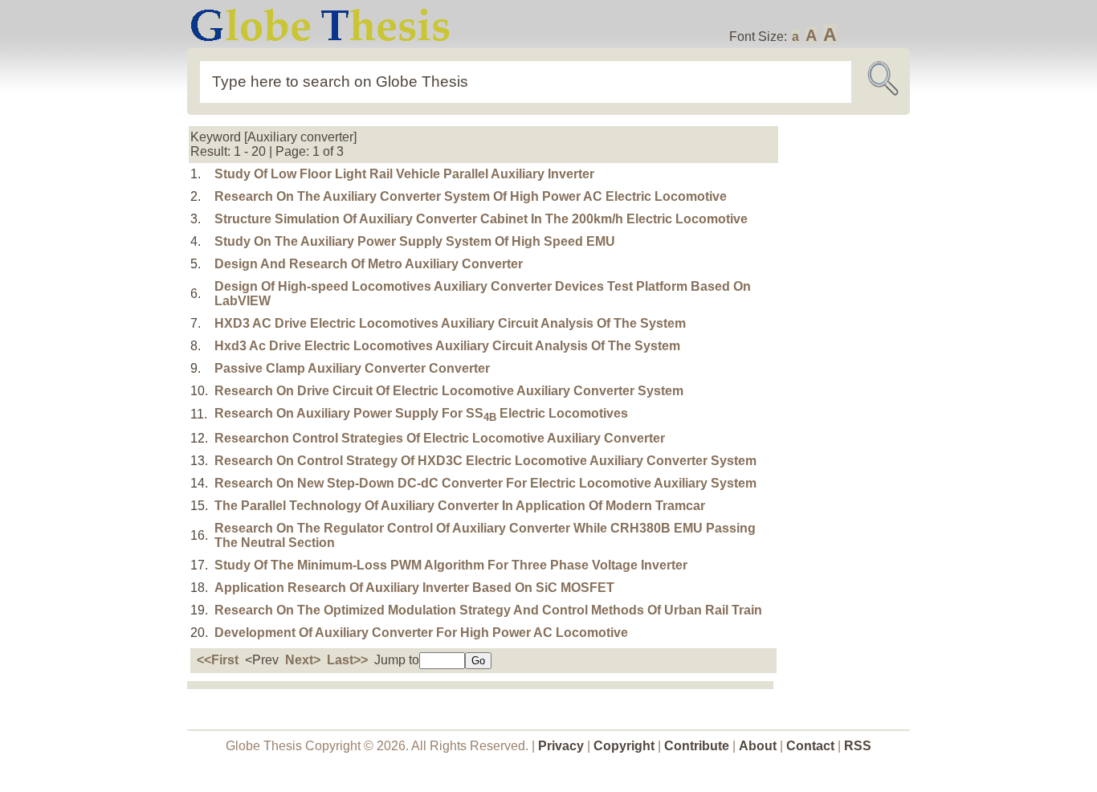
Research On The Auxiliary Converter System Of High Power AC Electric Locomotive (470, 196)
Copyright (624, 746)
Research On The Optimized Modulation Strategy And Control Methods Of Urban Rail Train (488, 610)
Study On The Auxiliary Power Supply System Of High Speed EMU (414, 241)
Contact (812, 746)
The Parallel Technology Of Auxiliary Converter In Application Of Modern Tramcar (459, 505)
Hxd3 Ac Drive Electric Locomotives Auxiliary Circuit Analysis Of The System (447, 346)
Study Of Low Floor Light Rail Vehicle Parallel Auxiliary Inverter (404, 174)
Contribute (696, 746)
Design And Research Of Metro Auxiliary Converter (368, 264)
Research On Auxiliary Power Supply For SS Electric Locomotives (421, 413)
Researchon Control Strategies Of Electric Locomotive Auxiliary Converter (439, 438)
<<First (218, 660)
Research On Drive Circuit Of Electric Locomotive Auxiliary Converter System (448, 391)
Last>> (347, 660)
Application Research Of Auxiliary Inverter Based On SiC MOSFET (414, 587)
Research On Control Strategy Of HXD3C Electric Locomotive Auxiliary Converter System (485, 460)
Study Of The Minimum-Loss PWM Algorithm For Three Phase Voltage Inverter (450, 565)
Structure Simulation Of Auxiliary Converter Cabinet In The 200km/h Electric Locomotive (481, 219)
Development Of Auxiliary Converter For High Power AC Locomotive (421, 632)
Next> (302, 660)
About (758, 746)
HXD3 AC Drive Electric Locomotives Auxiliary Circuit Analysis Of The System (450, 323)
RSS (857, 746)
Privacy (561, 746)
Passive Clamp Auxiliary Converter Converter (352, 368)
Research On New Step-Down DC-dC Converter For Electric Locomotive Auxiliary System (485, 483)
